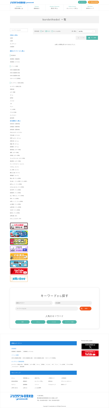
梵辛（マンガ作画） (14, 198)
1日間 (11, 40)
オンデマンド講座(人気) (15, 86)
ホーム (13, 378)
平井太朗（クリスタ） (15, 135)
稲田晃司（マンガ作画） (15, 192)
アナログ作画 (13, 112)
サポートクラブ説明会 (15, 78)
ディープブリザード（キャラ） (17, 164)
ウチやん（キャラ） (14, 166)
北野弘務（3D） (14, 215)
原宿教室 (13, 55)
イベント (37, 384)
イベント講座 (14, 66)
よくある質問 (38, 387)
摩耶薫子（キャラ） (14, 175)
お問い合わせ (14, 387)
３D (11, 103)
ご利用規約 (63, 378)
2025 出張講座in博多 (15, 69)
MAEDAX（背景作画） (15, 123)
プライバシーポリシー (66, 381)
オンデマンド (13, 43)
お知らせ (25, 387)
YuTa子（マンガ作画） (15, 210)
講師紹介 (25, 381)
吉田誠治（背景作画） (15, 126)
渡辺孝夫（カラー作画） (15, 161)
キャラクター (13, 115)
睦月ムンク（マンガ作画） (16, 184)
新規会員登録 (94, 2)
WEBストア (63, 384)
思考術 (11, 98)
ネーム (11, 95)
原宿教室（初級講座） (15, 59)
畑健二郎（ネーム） (14, 144)
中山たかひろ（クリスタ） (16, 132)
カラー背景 (12, 92)
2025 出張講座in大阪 (15, 72)
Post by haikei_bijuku (86, 340)
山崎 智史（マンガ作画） (16, 207)
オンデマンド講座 (69, 322)
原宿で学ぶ (37, 378)
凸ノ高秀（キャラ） (14, 169)
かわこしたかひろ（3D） (16, 218)
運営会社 (50, 381)
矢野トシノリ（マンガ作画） (17, 201)
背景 (22, 322)
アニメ (11, 106)
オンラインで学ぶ (39, 381)
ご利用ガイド (51, 378)
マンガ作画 (12, 109)
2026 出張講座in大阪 (15, 75)
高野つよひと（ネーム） (15, 138)
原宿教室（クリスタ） (15, 61)
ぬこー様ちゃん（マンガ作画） (17, 195)
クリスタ (12, 100)
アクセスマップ (52, 384)
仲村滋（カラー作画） (15, 155)
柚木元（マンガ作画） (15, 212)
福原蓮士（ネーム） (14, 146)
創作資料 (12, 118)
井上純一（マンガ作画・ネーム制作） (19, 181)
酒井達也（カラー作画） (15, 149)
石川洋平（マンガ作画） (15, 189)
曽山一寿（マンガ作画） (15, 178)
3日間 (11, 38)
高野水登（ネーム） (14, 141)
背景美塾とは (26, 378)
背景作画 (12, 89)
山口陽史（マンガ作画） (15, 204)
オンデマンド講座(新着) (17, 82)
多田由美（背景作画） (15, 129)
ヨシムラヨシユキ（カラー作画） (18, 158)
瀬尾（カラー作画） (14, 152)
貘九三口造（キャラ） (15, 172)
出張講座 (12, 46)
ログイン (83, 2)
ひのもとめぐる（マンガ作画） (17, 187)
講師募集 (25, 384)
